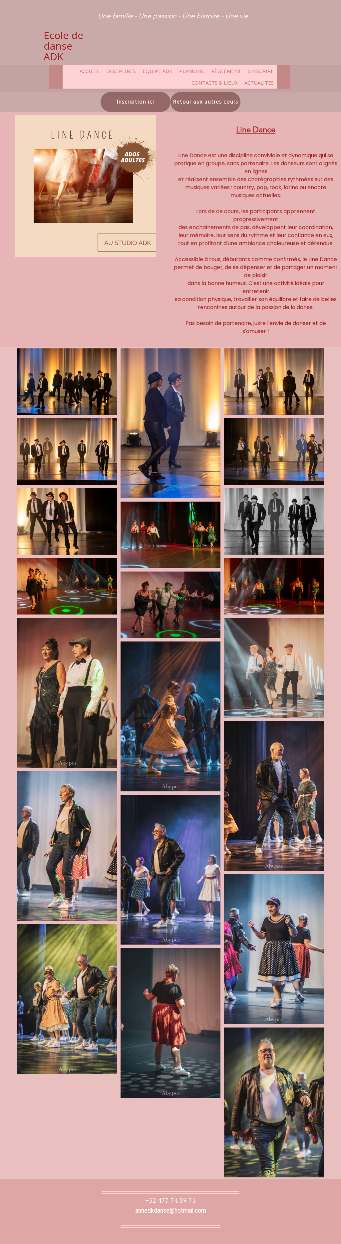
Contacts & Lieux (214, 82)
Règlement (226, 71)
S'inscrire (261, 71)
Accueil (90, 71)
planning (191, 71)
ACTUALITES (259, 82)
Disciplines (121, 71)
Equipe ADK (157, 71)
